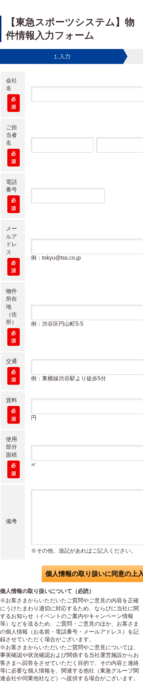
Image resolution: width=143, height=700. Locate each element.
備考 (11, 521)
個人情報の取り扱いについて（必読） (47, 591)
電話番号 (11, 186)
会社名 (11, 84)
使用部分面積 (11, 447)
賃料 (11, 400)
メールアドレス (11, 240)
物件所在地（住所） (11, 306)
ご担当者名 (11, 135)
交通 (11, 361)
